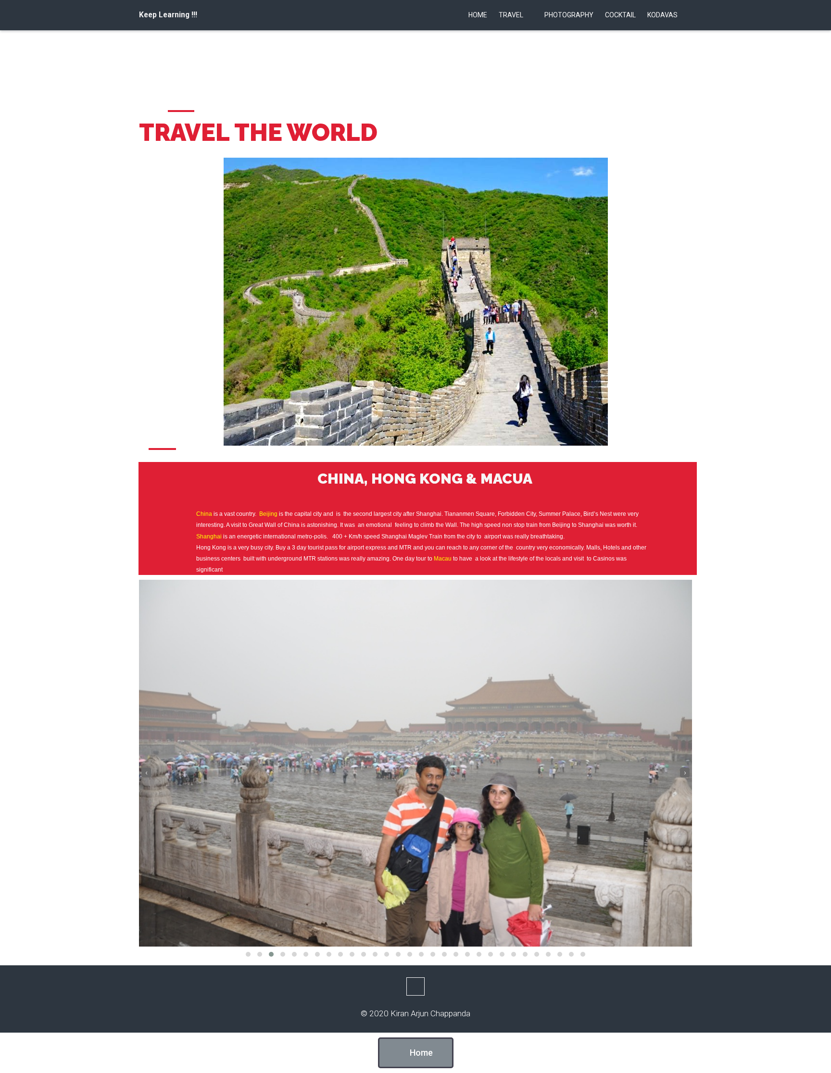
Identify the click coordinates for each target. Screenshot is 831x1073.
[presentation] (146, 772)
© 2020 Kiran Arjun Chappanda (415, 1013)
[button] (248, 954)
